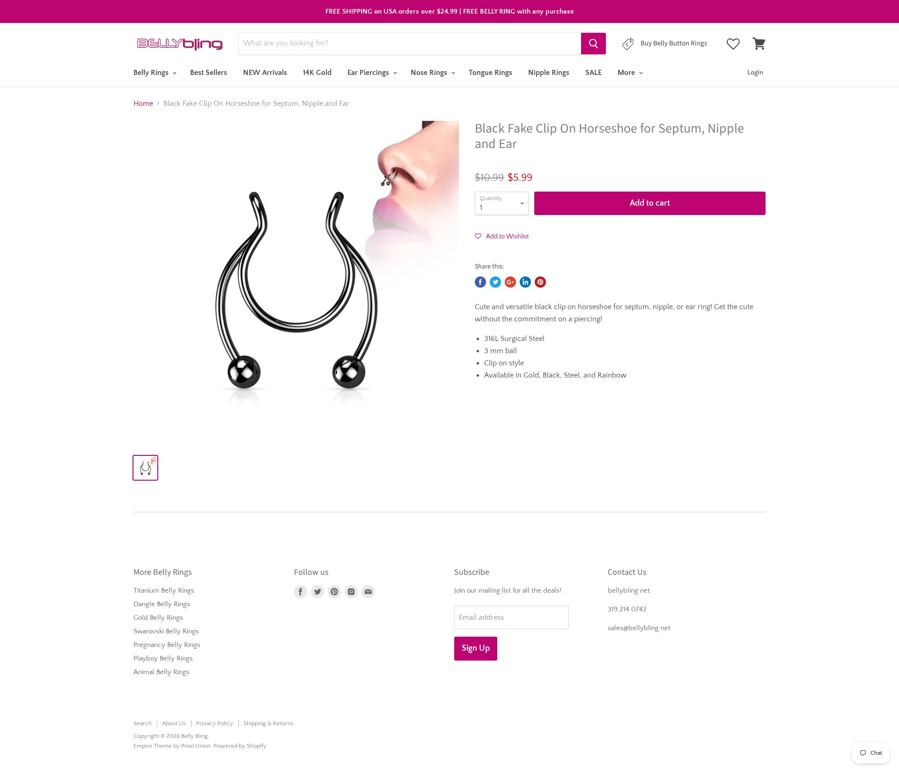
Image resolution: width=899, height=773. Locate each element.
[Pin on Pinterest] (540, 282)
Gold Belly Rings (158, 618)
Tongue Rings (490, 72)
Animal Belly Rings (161, 672)
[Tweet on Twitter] (495, 282)
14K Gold (317, 72)
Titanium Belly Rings (163, 591)
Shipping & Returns (268, 723)
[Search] (593, 43)
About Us (174, 723)
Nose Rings (430, 72)
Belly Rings (151, 72)
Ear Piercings (369, 72)
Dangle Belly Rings (161, 604)
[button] (502, 236)
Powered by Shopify (240, 746)
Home (143, 103)
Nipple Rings (548, 72)
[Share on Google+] (510, 282)
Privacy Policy (214, 723)
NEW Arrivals (265, 72)
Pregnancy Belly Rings (166, 645)
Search (142, 723)
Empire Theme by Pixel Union (172, 746)
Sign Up (476, 648)
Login (755, 72)
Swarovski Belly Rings (166, 631)
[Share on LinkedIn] (525, 282)
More (627, 72)
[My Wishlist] (733, 44)
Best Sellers (208, 72)
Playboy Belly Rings (163, 658)
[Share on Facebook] (480, 282)
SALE (593, 72)
